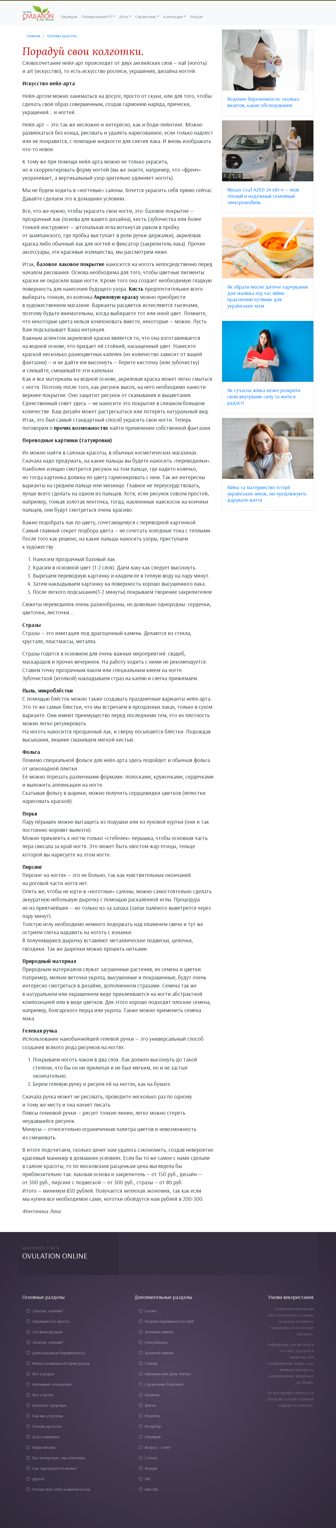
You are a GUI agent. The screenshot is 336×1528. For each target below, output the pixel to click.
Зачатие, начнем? (47, 1310)
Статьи (151, 1457)
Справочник (145, 16)
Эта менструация (47, 1331)
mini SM (151, 1489)
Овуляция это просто (51, 1321)
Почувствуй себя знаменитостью (61, 1489)
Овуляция (69, 16)
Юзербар (153, 1426)
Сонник (151, 1363)
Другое (38, 1478)
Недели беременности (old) (169, 1321)
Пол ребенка (156, 1342)
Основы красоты (47, 1426)
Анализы (152, 1394)
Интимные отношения (51, 1384)
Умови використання (291, 1297)
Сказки (151, 1310)
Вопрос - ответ (158, 1447)
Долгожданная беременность (58, 1352)
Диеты (150, 1405)
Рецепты (152, 1415)
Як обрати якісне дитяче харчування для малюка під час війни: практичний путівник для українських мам (267, 296)
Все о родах (43, 1373)
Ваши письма (43, 1447)
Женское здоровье (49, 1405)
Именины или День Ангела (168, 1373)
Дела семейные (46, 1436)
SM (147, 1478)
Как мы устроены (47, 1415)
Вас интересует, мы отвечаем (58, 1457)
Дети (123, 16)
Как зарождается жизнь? (54, 1468)
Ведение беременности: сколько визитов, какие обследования (263, 102)
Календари (173, 16)
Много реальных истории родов (61, 1363)
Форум (196, 16)
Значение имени (159, 1331)
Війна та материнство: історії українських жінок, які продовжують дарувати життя (267, 493)
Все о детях (42, 1394)
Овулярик (153, 1436)
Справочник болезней (164, 1384)
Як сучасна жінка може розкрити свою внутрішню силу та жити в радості (263, 396)
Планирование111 (96, 16)
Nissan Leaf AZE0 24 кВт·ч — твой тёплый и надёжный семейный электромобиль (263, 195)
